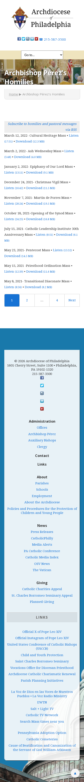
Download (30, 141)
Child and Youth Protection (42, 655)
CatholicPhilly (42, 538)
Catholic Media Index (42, 557)
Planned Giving (42, 602)
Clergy (42, 447)
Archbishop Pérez (42, 434)
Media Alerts (42, 545)
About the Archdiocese (42, 502)
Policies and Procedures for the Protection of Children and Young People (42, 511)
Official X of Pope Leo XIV (42, 632)
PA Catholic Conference (42, 551)
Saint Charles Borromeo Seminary (42, 661)
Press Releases (42, 532)
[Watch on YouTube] (36, 39)
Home (13, 94)
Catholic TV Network (42, 715)
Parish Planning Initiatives (42, 680)
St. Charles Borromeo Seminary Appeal (42, 595)
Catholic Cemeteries (42, 739)
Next (72, 300)
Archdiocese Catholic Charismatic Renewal (42, 674)
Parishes (42, 483)
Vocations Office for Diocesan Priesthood (42, 668)
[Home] (42, 20)
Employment (42, 496)
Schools (42, 489)
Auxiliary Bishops (42, 440)
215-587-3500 (52, 39)
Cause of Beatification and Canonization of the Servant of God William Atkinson (42, 748)
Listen (13, 172)
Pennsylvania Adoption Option (42, 733)
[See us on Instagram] (42, 393)
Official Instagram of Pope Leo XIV (42, 638)
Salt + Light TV (42, 709)
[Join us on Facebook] (19, 39)
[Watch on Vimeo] (32, 39)
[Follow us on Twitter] (23, 39)
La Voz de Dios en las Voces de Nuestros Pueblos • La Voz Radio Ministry (42, 694)
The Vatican (42, 570)
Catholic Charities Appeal (42, 589)
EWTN (42, 702)
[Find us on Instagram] (28, 39)
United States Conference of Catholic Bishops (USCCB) (42, 647)
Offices (42, 428)
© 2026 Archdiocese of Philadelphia (42, 361)
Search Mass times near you (42, 722)
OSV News (42, 564)
